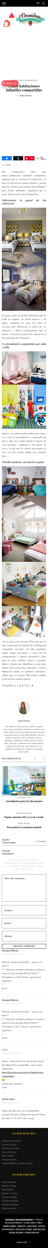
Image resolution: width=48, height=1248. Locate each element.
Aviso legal (32, 1226)
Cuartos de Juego (9, 1144)
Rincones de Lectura (10, 1148)
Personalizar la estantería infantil (24, 825)
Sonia (5, 1049)
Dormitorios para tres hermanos (24, 801)
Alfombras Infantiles (10, 1200)
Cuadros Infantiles (9, 1197)
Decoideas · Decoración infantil (19, 1220)
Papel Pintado (7, 1189)
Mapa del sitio (39, 1229)
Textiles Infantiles (9, 1208)
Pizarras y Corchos (10, 1193)
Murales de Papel (9, 1185)
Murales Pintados (9, 1182)
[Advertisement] (24, 51)
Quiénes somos (9, 1226)
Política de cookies (23, 1229)
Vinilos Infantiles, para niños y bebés (17, 1163)
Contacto (21, 1226)
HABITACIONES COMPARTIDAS (24, 80)
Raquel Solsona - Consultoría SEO (24, 1232)
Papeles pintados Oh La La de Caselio (24, 815)
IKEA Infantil (8, 1155)
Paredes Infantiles (9, 1159)
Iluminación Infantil (10, 1204)
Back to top (22, 1242)
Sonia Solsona (25, 95)
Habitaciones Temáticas (12, 1140)
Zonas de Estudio (9, 1152)
